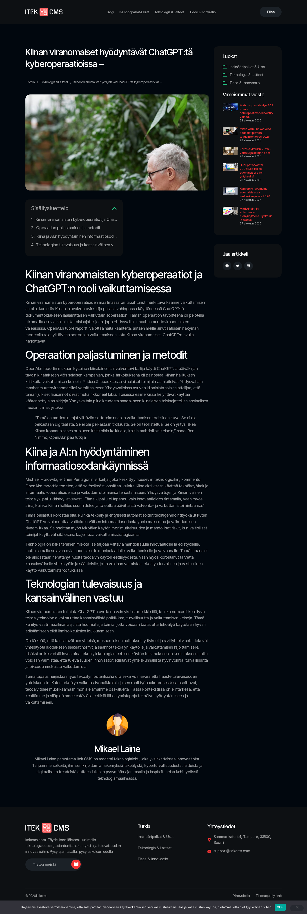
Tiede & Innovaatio (202, 12)
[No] (297, 908)
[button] (114, 208)
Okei (280, 907)
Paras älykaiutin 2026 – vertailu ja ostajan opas (255, 151)
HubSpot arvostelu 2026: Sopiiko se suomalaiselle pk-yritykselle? (252, 170)
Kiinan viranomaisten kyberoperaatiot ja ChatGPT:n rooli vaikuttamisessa (76, 219)
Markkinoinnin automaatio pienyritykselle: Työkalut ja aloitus (256, 214)
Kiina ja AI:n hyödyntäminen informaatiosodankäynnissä (76, 236)
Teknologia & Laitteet (169, 12)
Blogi (110, 12)
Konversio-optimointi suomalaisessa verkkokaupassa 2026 (255, 192)
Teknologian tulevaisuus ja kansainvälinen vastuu (76, 244)
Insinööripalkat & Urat (134, 12)
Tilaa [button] (271, 12)
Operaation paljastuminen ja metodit (68, 227)
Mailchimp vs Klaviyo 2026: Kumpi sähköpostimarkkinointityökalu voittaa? (260, 111)
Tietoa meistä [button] (44, 864)
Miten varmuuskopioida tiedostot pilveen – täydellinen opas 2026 (255, 132)
